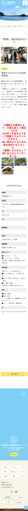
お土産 (5, 476)
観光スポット (14, 471)
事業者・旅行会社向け (7, 485)
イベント (23, 467)
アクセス (23, 476)
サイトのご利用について (7, 487)
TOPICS (14, 467)
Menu (25, 4)
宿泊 (14, 476)
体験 (5, 471)
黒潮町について (5, 482)
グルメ (22, 471)
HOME (5, 467)
